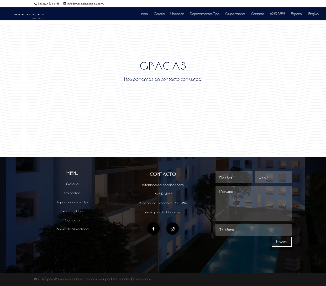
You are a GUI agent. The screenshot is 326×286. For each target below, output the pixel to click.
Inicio (144, 14)
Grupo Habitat (235, 14)
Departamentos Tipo (204, 14)
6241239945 (277, 14)
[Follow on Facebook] (153, 228)
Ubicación (177, 14)
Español (296, 14)
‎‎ (162, 194)
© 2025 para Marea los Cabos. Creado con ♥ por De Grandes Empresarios (93, 279)
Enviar (282, 241)
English (313, 14)
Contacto (257, 14)
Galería (159, 14)
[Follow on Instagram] (172, 228)
